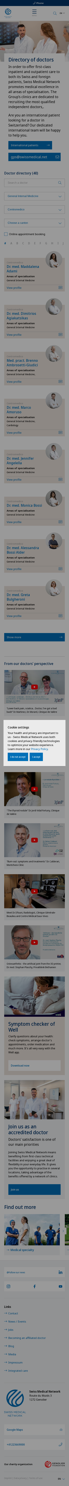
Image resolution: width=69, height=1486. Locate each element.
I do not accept (18, 756)
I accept (36, 756)
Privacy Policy (39, 749)
